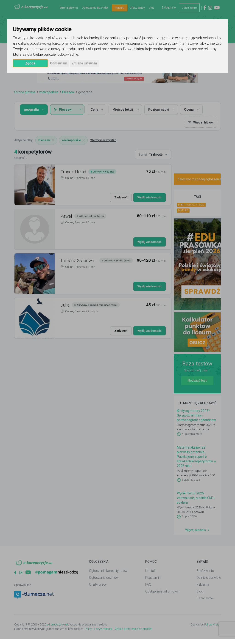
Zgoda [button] (30, 63)
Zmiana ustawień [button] (84, 63)
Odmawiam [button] (58, 63)
